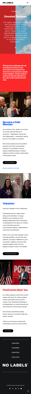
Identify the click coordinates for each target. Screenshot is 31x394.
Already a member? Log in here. (11, 168)
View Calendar (8, 330)
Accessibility (15, 347)
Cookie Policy (15, 352)
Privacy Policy (15, 343)
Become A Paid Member (10, 162)
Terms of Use (15, 357)
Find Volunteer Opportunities (11, 253)
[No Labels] (8, 2)
